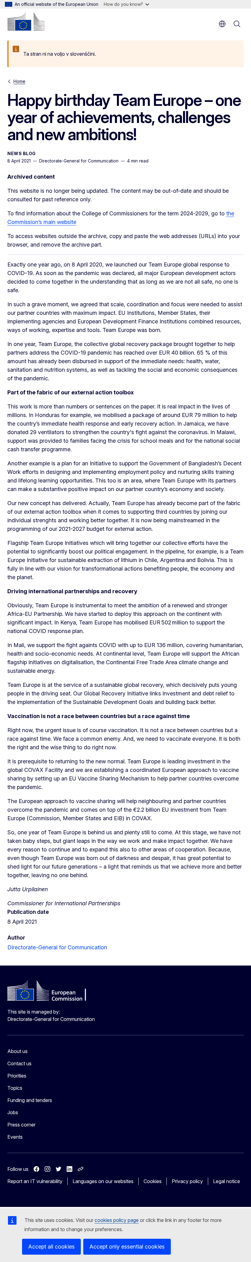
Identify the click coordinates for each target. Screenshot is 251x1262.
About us (17, 1051)
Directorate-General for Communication (57, 947)
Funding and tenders (29, 1100)
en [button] (222, 24)
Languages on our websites (103, 1181)
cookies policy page (117, 1220)
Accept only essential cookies (127, 1246)
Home (19, 81)
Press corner (21, 1125)
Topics (14, 1088)
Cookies (153, 1181)
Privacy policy (187, 1181)
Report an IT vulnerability (34, 1181)
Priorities (16, 1076)
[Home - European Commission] (26, 21)
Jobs (12, 1112)
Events (15, 1137)
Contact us (19, 1063)
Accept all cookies (51, 1246)
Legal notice (226, 1181)
